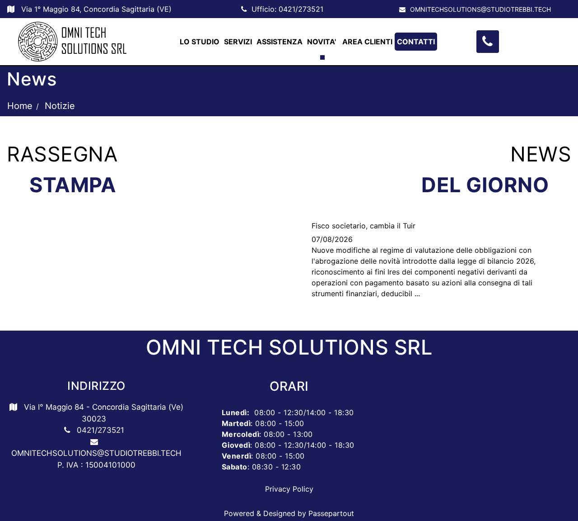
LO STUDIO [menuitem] (199, 41)
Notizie (60, 105)
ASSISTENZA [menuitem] (279, 41)
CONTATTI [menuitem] (416, 41)
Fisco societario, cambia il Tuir (363, 225)
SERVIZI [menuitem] (238, 41)
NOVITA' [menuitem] (322, 41)
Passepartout (331, 513)
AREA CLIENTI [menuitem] (367, 41)
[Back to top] (552, 495)
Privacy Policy (289, 488)
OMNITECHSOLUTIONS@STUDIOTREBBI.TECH (480, 9)
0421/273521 (301, 9)
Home (20, 105)
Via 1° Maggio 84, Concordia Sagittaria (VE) (96, 9)
